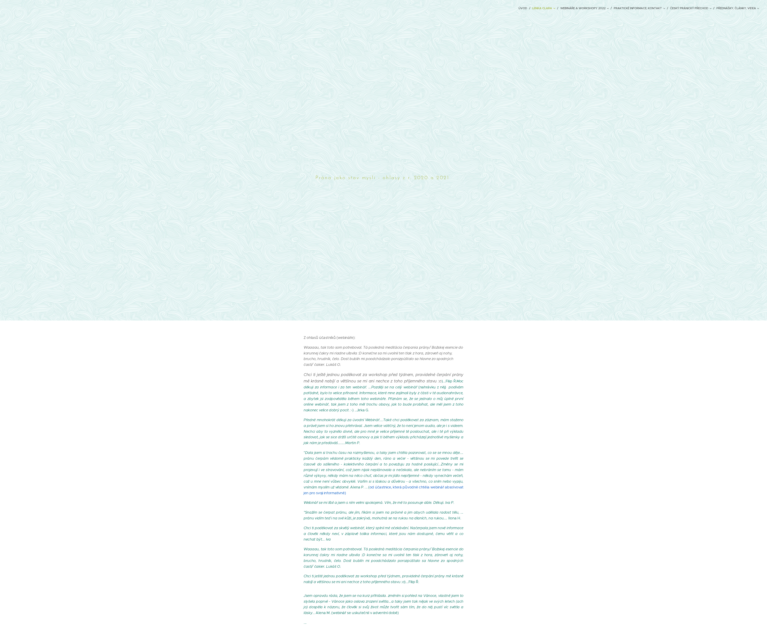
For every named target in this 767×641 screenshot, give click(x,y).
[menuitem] (524, 8)
